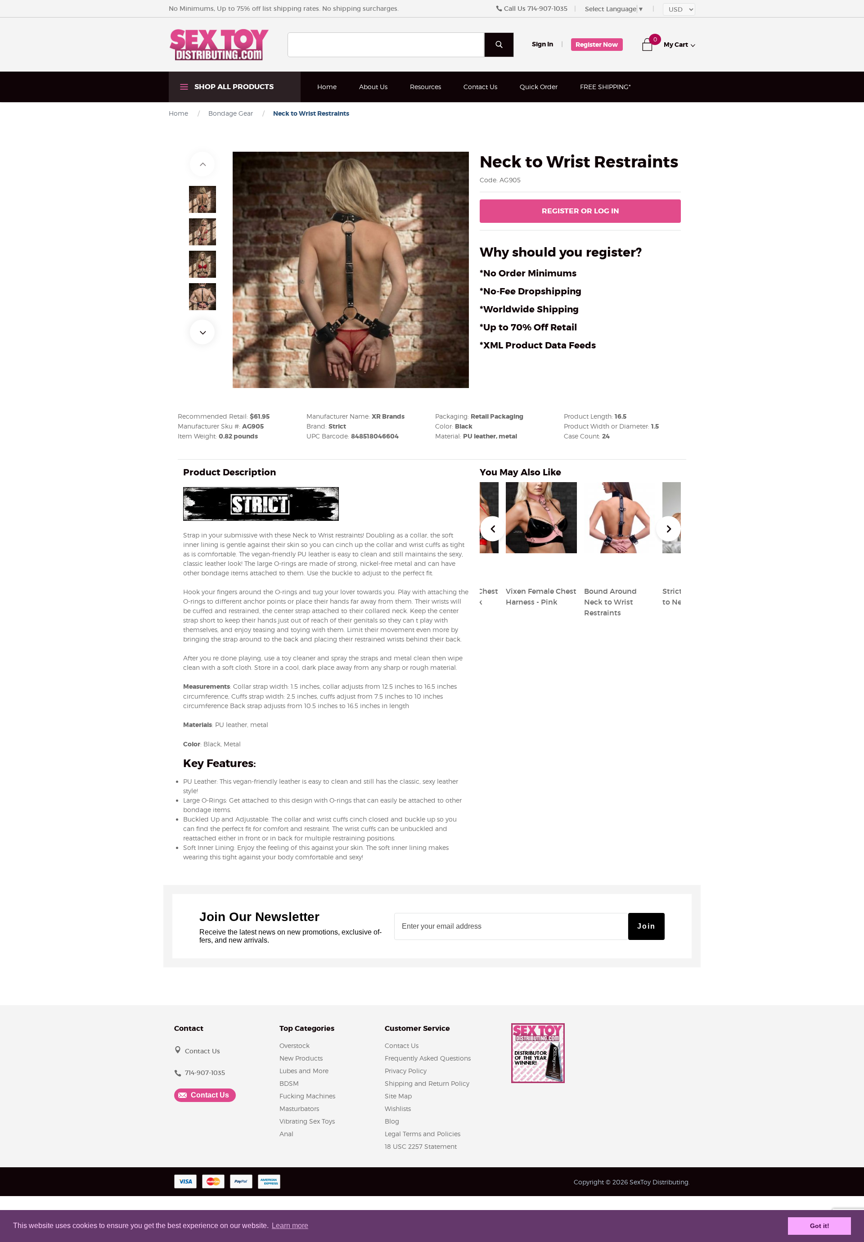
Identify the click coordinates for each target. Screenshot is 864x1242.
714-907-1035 (547, 9)
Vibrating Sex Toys (307, 1121)
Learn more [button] (290, 1225)
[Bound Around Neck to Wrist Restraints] (619, 569)
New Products (301, 1058)
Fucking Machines (307, 1096)
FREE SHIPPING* (605, 86)
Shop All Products (233, 86)
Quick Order (539, 86)
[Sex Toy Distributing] (219, 44)
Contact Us (480, 86)
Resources (425, 86)
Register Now (597, 45)
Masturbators (299, 1108)
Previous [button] (202, 164)
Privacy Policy (406, 1071)
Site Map (398, 1096)
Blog (392, 1121)
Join (646, 926)
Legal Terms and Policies (422, 1134)
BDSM (289, 1083)
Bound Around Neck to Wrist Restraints (610, 602)
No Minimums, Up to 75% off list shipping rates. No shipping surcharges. (284, 9)
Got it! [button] (819, 1225)
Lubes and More (303, 1071)
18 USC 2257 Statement (421, 1146)
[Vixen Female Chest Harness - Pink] (541, 569)
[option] (202, 199)
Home (327, 86)
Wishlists (398, 1108)
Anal (286, 1134)
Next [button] (202, 332)
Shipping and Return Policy (427, 1083)
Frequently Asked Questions (428, 1058)
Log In (580, 211)
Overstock (294, 1045)
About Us (373, 86)
